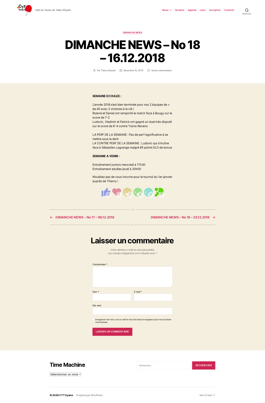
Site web (96, 305)
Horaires (179, 10)
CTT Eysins (66, 395)
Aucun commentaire (161, 70)
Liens (203, 10)
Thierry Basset (108, 70)
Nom (95, 292)
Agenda (192, 10)
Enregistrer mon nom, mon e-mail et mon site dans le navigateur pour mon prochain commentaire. (133, 320)
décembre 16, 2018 (133, 70)
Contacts (229, 10)
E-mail (138, 292)
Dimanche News (132, 32)
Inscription (215, 10)
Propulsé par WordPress (89, 395)
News (165, 10)
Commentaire (99, 264)
